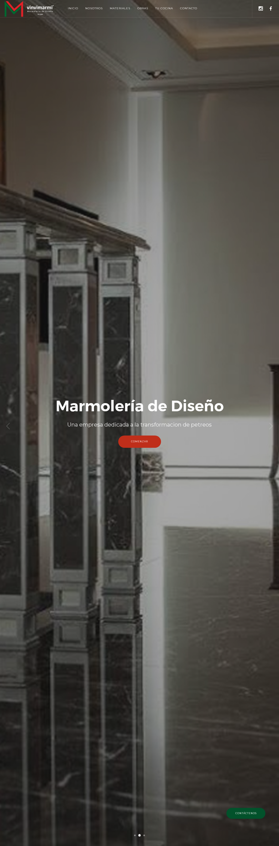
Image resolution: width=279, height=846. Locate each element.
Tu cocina (164, 8)
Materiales (120, 8)
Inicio (73, 8)
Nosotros (94, 8)
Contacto (188, 8)
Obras (142, 8)
